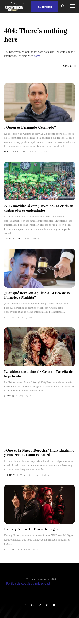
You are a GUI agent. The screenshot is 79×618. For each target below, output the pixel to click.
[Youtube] (53, 605)
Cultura (9, 318)
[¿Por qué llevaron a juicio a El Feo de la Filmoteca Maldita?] (39, 268)
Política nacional (15, 152)
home (37, 55)
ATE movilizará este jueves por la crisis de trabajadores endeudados (39, 208)
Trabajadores (13, 239)
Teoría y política (15, 475)
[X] (46, 605)
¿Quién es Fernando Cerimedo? (30, 127)
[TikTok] (39, 605)
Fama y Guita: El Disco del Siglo (31, 529)
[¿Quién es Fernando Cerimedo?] (39, 102)
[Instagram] (32, 605)
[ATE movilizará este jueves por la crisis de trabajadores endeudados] (39, 181)
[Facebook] (25, 605)
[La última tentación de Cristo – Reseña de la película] (39, 346)
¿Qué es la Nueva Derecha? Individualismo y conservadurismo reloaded (39, 452)
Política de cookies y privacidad (28, 583)
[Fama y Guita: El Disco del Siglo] (39, 504)
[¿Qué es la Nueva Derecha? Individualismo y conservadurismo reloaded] (39, 425)
